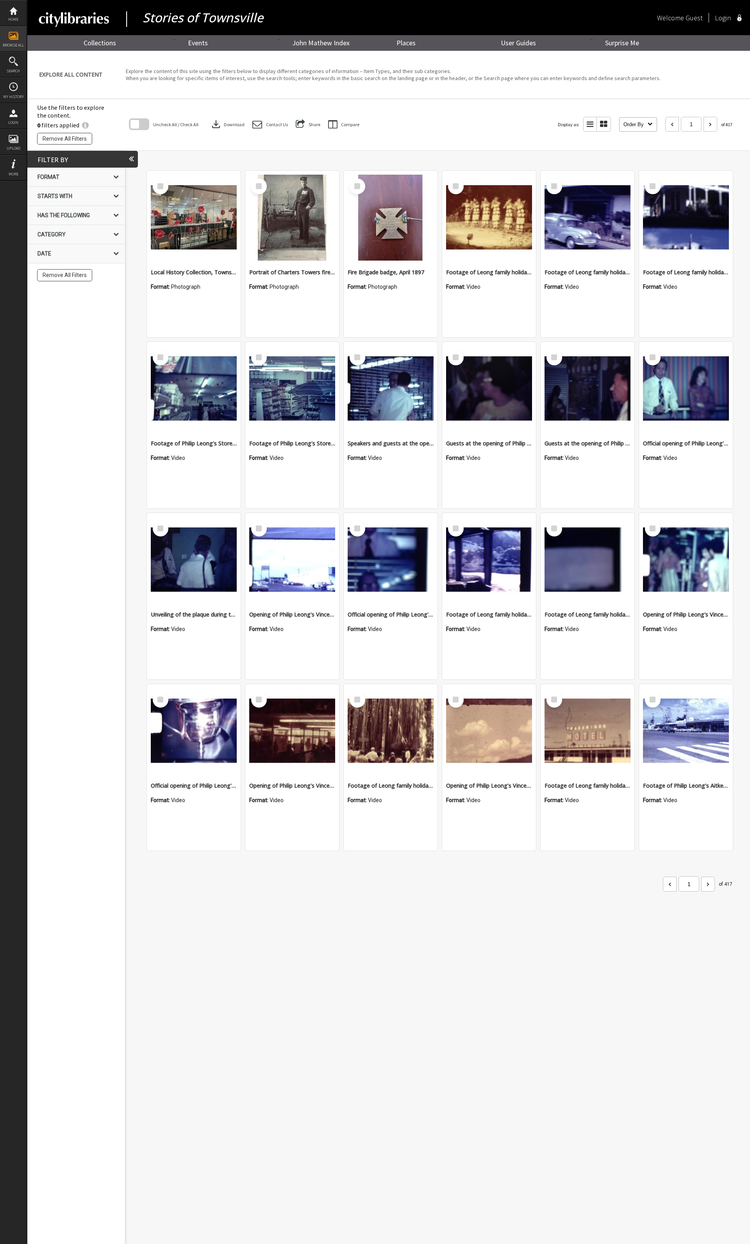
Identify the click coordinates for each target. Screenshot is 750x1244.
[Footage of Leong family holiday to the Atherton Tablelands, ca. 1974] (391, 731)
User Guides (518, 42)
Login (13, 122)
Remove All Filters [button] (65, 139)
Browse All (13, 45)
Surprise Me (622, 42)
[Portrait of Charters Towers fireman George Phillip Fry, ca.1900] (292, 218)
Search (13, 70)
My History (13, 96)
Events (198, 42)
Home (13, 19)
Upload (13, 148)
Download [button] (227, 124)
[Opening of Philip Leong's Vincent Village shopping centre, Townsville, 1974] (292, 560)
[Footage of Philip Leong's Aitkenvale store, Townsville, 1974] (686, 731)
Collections (100, 42)
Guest (694, 17)
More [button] (13, 174)
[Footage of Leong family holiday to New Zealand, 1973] (489, 560)
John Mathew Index (321, 42)
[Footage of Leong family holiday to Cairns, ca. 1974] (587, 731)
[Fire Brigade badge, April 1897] (391, 218)
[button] (270, 124)
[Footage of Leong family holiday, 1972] (686, 218)
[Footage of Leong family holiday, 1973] (489, 218)
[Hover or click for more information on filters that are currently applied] (85, 125)
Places (406, 42)
